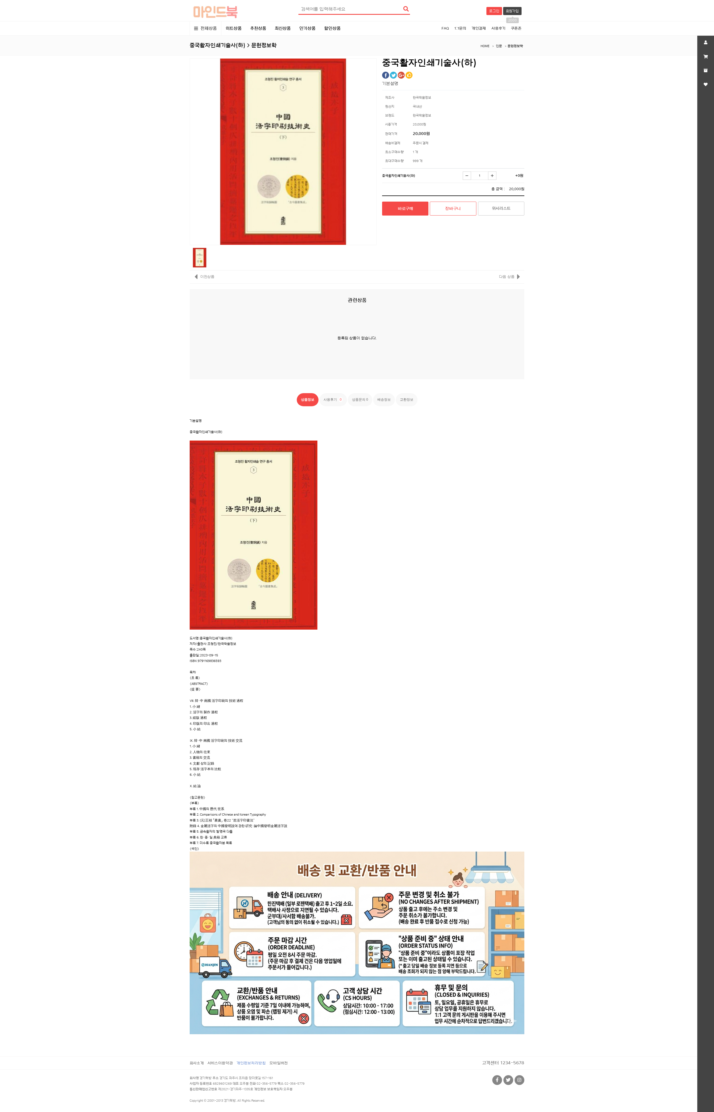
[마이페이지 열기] (705, 43)
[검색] (406, 9)
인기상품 (307, 28)
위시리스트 (501, 208)
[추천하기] (409, 75)
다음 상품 (507, 277)
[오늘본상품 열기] (705, 71)
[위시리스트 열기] (705, 84)
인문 (499, 46)
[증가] (492, 175)
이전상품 (206, 277)
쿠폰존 (516, 28)
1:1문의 (460, 28)
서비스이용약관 (220, 1063)
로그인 (494, 11)
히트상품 (234, 28)
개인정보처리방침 (251, 1063)
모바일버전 (278, 1063)
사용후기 (498, 28)
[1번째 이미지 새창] (199, 257)
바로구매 (405, 209)
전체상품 (208, 28)
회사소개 (197, 1063)
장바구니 (453, 209)
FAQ (445, 28)
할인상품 (332, 28)
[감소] (467, 175)
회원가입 (512, 12)
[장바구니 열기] (705, 57)
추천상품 (258, 28)
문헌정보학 (515, 46)
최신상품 (283, 28)
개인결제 (479, 28)
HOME (485, 46)
